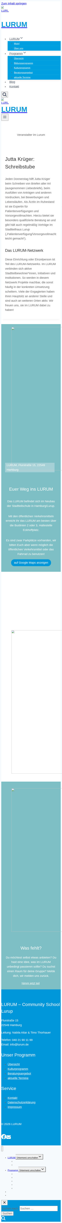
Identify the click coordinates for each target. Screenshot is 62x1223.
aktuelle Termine (22, 77)
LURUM (12, 1157)
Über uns (18, 48)
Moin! (17, 43)
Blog (12, 81)
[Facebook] (3, 1136)
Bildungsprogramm (23, 63)
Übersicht (19, 58)
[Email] (8, 1136)
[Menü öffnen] (4, 117)
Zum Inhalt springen (14, 3)
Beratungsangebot (23, 72)
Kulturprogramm (22, 67)
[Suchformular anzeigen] (4, 95)
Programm (13, 1170)
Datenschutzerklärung (21, 1102)
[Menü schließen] (2, 1148)
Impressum (15, 1107)
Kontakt (14, 86)
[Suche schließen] (4, 1202)
